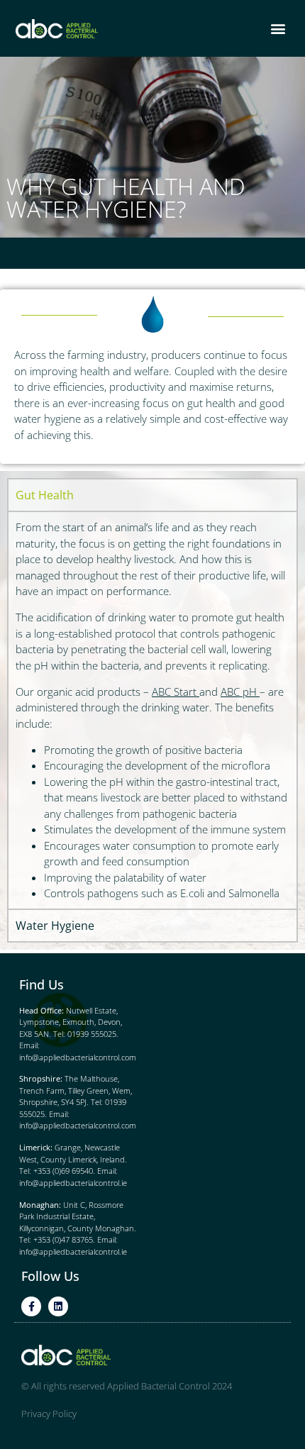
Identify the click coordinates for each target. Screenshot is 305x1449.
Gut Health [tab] (45, 495)
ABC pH (239, 691)
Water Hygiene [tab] (55, 925)
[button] (277, 28)
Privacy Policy (49, 1413)
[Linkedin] (58, 1306)
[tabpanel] (152, 709)
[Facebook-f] (31, 1306)
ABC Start (174, 691)
